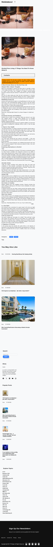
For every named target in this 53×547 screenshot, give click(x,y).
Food (4, 485)
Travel (4, 511)
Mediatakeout (7, 2)
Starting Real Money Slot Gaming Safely (22, 254)
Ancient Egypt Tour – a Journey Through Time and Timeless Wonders (9, 435)
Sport (4, 506)
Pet (3, 499)
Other (4, 495)
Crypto (4, 476)
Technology (5, 509)
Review (4, 503)
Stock (4, 508)
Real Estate (5, 501)
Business (5, 473)
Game (4, 486)
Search (5, 356)
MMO (4, 491)
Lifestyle (16, 236)
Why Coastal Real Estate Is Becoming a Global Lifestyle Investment (9, 417)
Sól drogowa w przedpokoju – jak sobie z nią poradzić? (15, 290)
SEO (4, 504)
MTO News (5, 493)
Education (5, 480)
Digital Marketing (7, 478)
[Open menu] (15, 2)
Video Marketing (6, 513)
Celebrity (5, 475)
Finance (4, 483)
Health (11, 236)
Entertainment (6, 481)
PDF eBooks (5, 498)
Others (4, 496)
